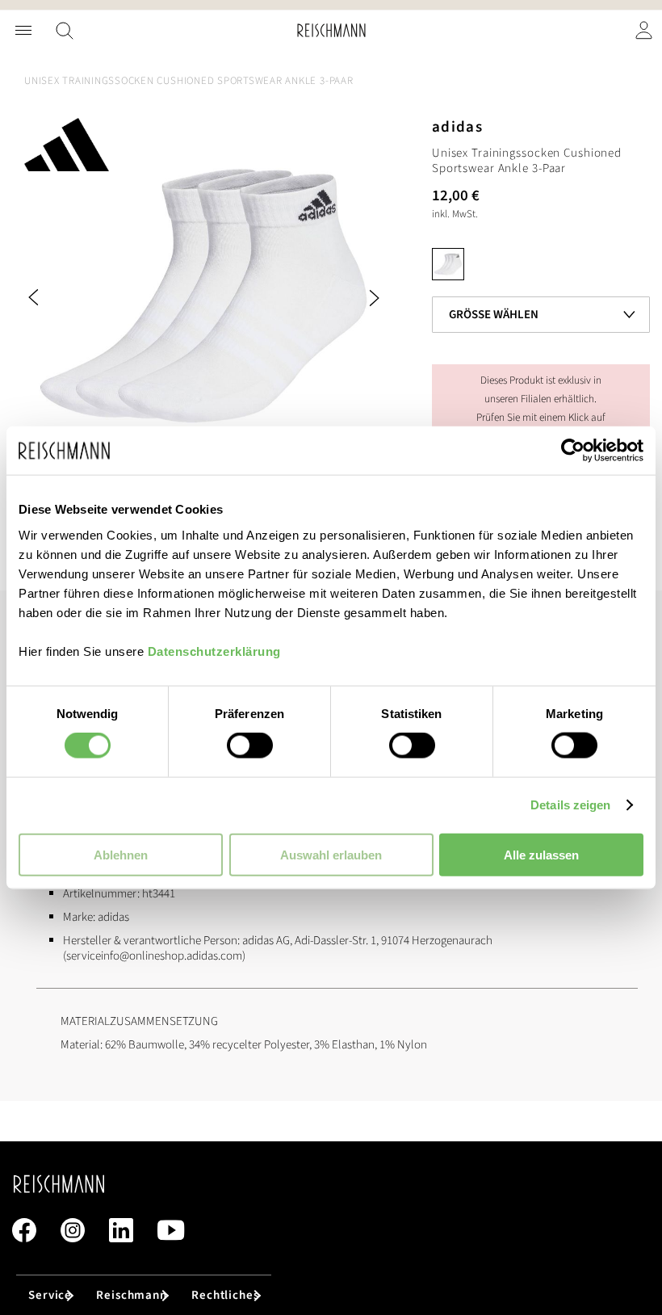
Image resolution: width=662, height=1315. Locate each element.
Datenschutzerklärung (214, 651)
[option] (448, 264)
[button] (56, 297)
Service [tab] (50, 1295)
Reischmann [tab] (131, 1295)
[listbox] (541, 268)
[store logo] (331, 30)
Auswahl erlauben (331, 854)
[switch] (250, 747)
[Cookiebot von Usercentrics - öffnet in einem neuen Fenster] (572, 451)
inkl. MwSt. (455, 214)
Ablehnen (121, 854)
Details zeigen (570, 805)
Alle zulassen (541, 854)
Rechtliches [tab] (225, 1295)
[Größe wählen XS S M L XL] (541, 290)
